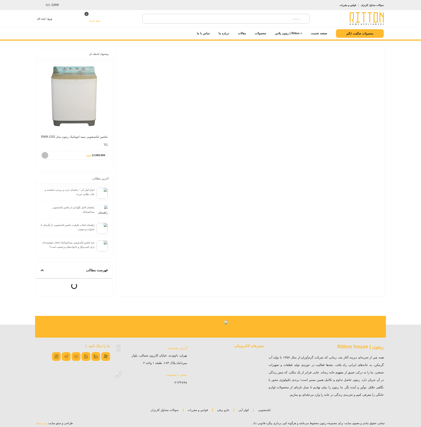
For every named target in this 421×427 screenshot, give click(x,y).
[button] (42, 270)
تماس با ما (203, 33)
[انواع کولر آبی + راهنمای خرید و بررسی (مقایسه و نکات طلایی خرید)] (102, 193)
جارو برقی (223, 410)
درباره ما (224, 33)
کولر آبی (244, 410)
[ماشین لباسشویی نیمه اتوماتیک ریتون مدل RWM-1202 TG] (74, 96)
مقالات (242, 33)
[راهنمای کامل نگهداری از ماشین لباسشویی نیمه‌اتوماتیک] (102, 210)
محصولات (260, 33)
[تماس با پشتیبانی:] (118, 375)
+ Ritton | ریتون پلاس (288, 33)
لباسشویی (264, 410)
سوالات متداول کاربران (372, 5)
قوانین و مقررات (348, 5)
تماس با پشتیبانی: (176, 374)
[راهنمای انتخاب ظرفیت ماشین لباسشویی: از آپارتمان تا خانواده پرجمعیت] (102, 228)
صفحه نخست (319, 33)
